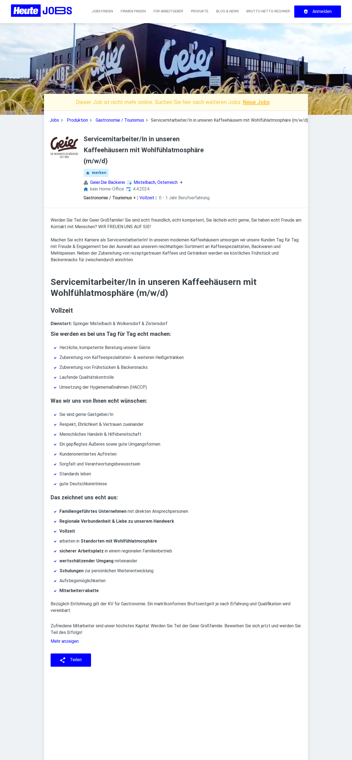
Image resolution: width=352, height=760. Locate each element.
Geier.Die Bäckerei (107, 182)
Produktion (77, 120)
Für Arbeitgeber (168, 11)
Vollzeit (146, 197)
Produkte (199, 11)
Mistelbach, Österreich (156, 182)
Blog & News (227, 11)
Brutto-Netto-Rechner (268, 11)
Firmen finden (133, 11)
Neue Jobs (256, 102)
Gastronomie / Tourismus (120, 120)
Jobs (54, 120)
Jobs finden (102, 11)
